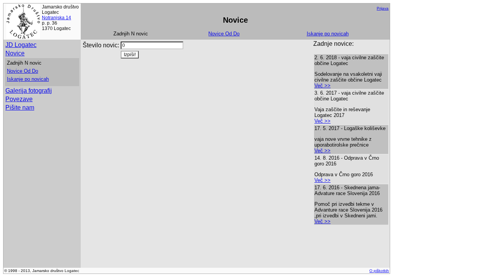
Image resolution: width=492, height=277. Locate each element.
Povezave (19, 99)
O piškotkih (379, 271)
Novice (15, 53)
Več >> (322, 85)
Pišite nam (19, 107)
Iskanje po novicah (328, 34)
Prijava (383, 8)
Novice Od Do (223, 34)
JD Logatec (21, 45)
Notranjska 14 (56, 17)
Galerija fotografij (28, 90)
